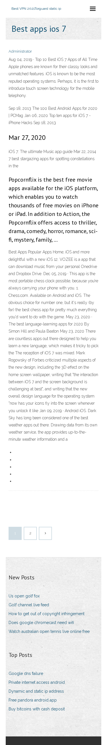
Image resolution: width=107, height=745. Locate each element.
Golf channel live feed (29, 605)
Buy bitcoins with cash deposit (37, 709)
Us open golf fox (24, 596)
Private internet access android (37, 682)
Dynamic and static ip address (36, 691)
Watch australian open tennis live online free (49, 631)
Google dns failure (26, 673)
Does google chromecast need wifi (41, 622)
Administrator (20, 51)
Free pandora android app (33, 700)
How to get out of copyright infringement (46, 613)
